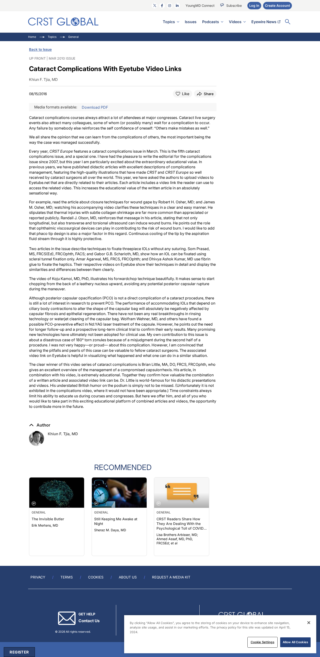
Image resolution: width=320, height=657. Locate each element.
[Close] (309, 623)
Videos (235, 21)
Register (19, 652)
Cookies (96, 577)
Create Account (277, 5)
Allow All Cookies (295, 642)
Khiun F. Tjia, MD (63, 433)
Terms (66, 577)
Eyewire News (263, 21)
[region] (220, 634)
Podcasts (210, 21)
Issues (191, 21)
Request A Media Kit (171, 577)
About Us (128, 577)
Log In (254, 5)
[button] (39, 425)
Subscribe (234, 5)
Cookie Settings (262, 642)
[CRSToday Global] (63, 22)
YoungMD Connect (200, 5)
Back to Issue (40, 49)
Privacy (37, 577)
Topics (169, 21)
